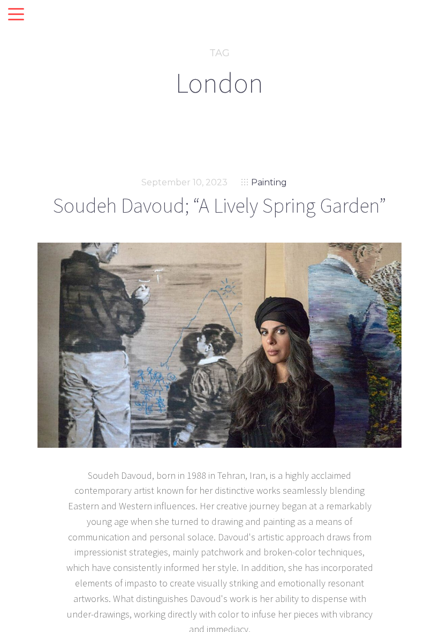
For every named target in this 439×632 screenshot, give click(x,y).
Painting (269, 182)
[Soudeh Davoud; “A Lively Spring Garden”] (219, 345)
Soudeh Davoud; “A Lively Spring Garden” (219, 205)
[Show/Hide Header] (16, 15)
